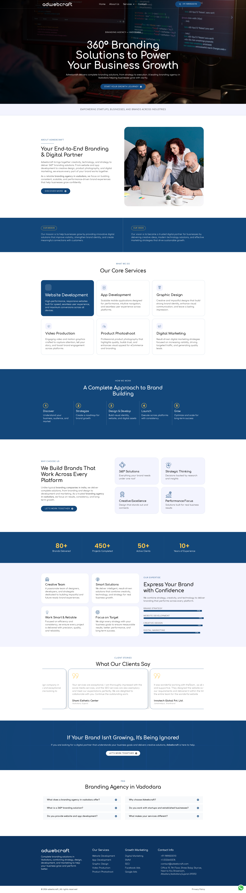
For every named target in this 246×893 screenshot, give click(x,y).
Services (127, 4)
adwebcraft (53, 889)
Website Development (66, 295)
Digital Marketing (171, 333)
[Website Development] (48, 287)
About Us (114, 4)
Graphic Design (169, 295)
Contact (142, 4)
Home (102, 4)
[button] (128, 4)
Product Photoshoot (118, 333)
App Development (116, 295)
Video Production (60, 333)
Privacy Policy (198, 889)
